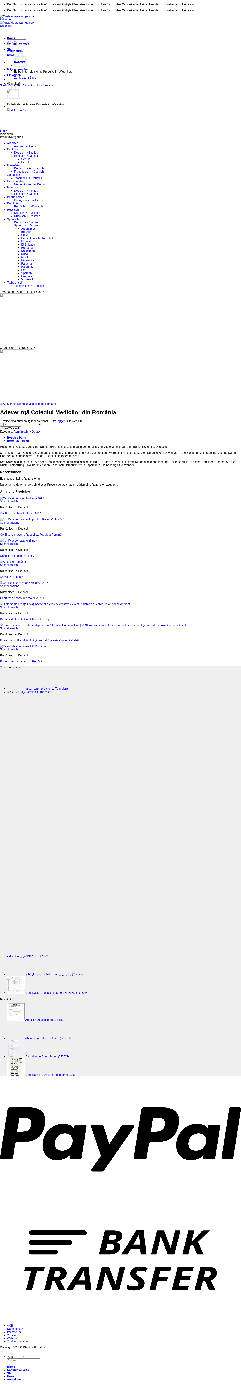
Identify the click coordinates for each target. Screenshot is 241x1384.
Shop (10, 49)
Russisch (13, 209)
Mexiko (25, 257)
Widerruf (12, 1338)
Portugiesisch (15, 197)
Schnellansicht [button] (9, 501)
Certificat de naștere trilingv (17, 555)
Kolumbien (28, 250)
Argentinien (28, 228)
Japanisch (13, 174)
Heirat (25, 162)
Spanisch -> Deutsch (27, 225)
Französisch (14, 165)
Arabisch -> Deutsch (27, 146)
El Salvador (28, 244)
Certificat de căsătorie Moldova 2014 (23, 598)
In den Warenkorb (10, 428)
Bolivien (26, 231)
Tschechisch (15, 282)
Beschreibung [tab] (16, 437)
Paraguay (27, 266)
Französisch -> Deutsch (29, 171)
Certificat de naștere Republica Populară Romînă (30, 534)
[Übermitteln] (8, 1364)
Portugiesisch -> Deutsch (30, 200)
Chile (24, 235)
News (10, 54)
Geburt (25, 158)
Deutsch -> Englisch (26, 152)
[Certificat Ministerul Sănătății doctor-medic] (16, 106)
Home (11, 37)
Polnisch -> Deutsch (26, 193)
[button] (15, 50)
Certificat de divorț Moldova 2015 (20, 513)
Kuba (24, 254)
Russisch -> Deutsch (27, 216)
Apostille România (11, 576)
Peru (24, 269)
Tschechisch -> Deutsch (29, 285)
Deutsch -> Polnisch (26, 190)
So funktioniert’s (18, 43)
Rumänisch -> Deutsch (38, 85)
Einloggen (14, 74)
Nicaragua (27, 260)
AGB (10, 1325)
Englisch (12, 149)
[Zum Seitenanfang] (1, 1351)
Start (3, 85)
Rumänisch (14, 203)
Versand (12, 1335)
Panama (26, 263)
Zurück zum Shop (25, 77)
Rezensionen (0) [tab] (18, 440)
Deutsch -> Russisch (27, 212)
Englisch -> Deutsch (26, 155)
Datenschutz (15, 1328)
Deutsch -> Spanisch (27, 222)
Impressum (14, 1331)
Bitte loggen (57, 421)
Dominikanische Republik (37, 238)
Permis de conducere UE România (22, 661)
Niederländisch (16, 181)
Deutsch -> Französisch (29, 168)
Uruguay (26, 276)
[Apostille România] (16, 124)
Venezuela (28, 279)
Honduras (27, 247)
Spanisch (13, 219)
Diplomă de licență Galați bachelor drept (25, 619)
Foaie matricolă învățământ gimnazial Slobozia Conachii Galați (39, 640)
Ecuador (26, 241)
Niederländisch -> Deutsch (30, 184)
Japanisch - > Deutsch (28, 177)
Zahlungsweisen (17, 1341)
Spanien (26, 273)
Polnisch (12, 187)
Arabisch (12, 143)
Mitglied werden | (18, 69)
